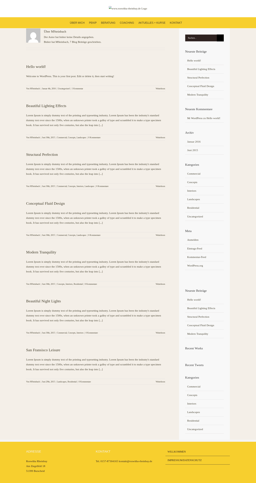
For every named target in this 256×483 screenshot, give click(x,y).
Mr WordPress (195, 118)
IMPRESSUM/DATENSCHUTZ (185, 460)
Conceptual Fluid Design (45, 203)
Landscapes (81, 137)
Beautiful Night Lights (43, 301)
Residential (78, 284)
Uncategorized (64, 88)
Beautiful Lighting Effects (46, 106)
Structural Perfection (42, 154)
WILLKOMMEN (177, 451)
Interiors (80, 186)
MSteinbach (35, 88)
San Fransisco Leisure (43, 350)
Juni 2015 (192, 150)
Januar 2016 (194, 141)
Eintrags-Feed (194, 248)
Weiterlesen (160, 88)
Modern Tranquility (41, 252)
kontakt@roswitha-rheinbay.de (135, 461)
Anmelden (193, 239)
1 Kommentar (77, 88)
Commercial (62, 137)
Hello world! (36, 66)
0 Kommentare (94, 137)
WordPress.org (195, 265)
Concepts (72, 137)
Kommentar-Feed (196, 257)
